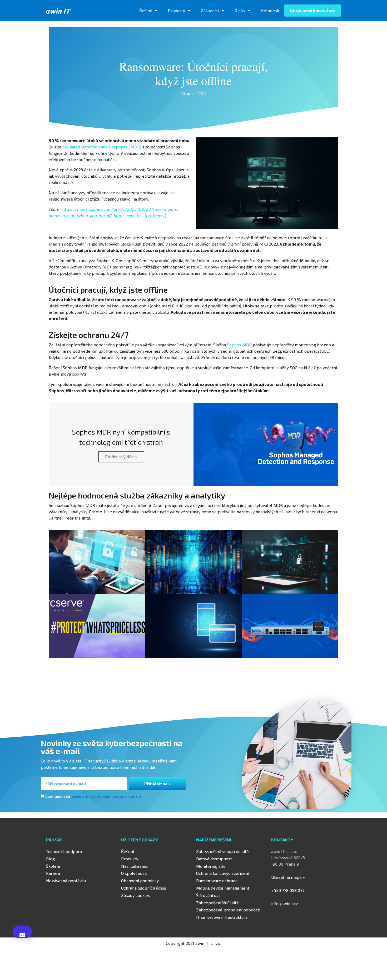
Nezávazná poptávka (66, 880)
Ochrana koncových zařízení (222, 873)
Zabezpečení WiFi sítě (217, 902)
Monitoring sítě (211, 866)
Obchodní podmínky (140, 880)
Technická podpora (64, 851)
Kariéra (53, 873)
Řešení (145, 10)
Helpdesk (270, 10)
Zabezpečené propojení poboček (228, 909)
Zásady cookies (135, 895)
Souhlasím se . (93, 796)
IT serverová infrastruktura (221, 917)
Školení (53, 866)
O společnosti (134, 873)
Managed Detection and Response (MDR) (101, 146)
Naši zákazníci (134, 866)
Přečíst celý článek (121, 456)
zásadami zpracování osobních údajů (106, 796)
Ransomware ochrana (216, 880)
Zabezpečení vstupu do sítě (222, 851)
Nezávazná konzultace (313, 10)
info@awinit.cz (284, 903)
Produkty (176, 10)
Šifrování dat (208, 895)
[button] (22, 932)
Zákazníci (210, 10)
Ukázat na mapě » (288, 877)
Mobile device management (222, 887)
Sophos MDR (239, 344)
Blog (50, 858)
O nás (240, 10)
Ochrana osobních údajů (143, 887)
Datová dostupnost (214, 858)
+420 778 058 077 (287, 890)
